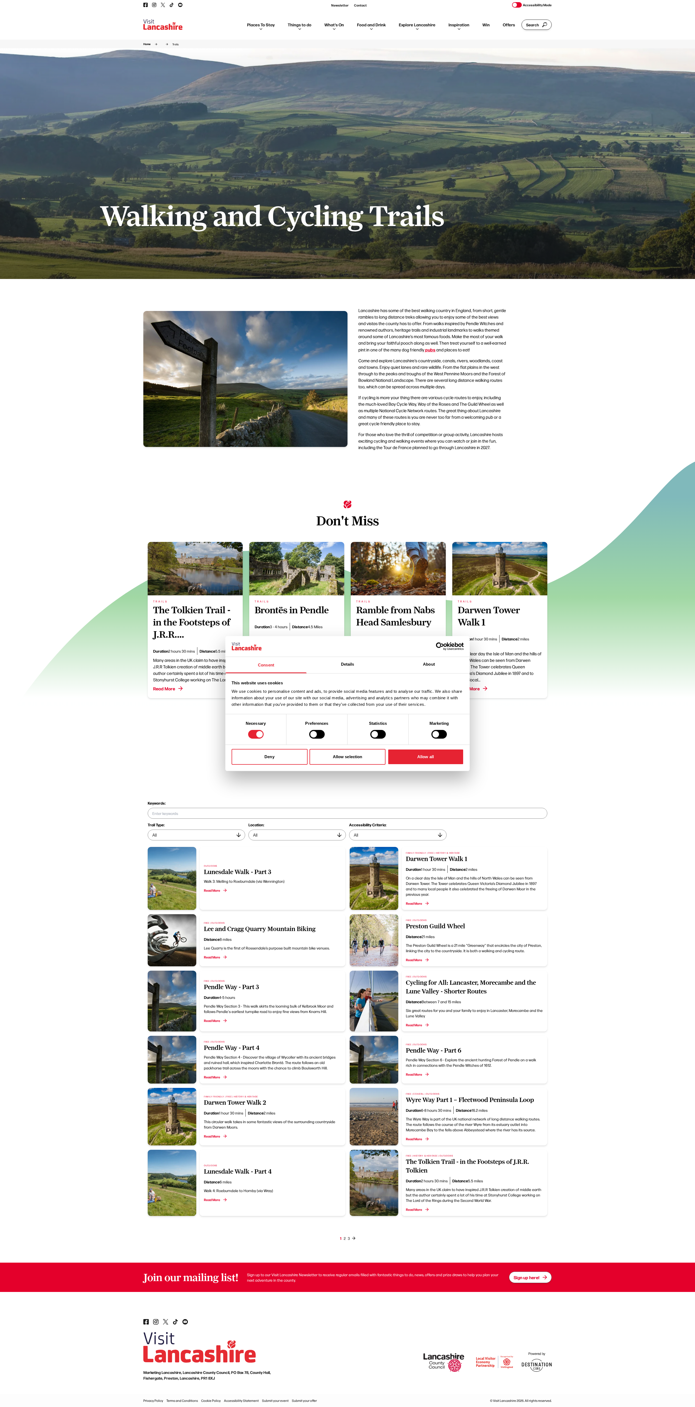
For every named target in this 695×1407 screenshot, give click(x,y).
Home (147, 44)
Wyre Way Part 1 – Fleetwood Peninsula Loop (470, 1099)
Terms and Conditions (182, 1400)
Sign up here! (526, 1277)
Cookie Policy (211, 1400)
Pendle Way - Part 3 (231, 986)
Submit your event (275, 1400)
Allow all (425, 756)
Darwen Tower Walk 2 (235, 1102)
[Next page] (353, 1238)
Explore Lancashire (417, 24)
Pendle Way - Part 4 (232, 1047)
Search (532, 24)
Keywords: (157, 803)
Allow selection (347, 756)
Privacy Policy (153, 1400)
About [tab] (429, 664)
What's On (334, 24)
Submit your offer (304, 1400)
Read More (164, 688)
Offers (509, 24)
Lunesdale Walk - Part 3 (237, 871)
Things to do (299, 24)
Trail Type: (156, 824)
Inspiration (458, 24)
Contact (360, 5)
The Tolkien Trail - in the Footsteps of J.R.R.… (191, 622)
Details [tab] (347, 664)
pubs (429, 349)
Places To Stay (261, 24)
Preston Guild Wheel (435, 926)
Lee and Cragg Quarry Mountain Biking (259, 928)
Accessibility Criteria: (367, 824)
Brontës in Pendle (292, 610)
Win (486, 24)
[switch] (317, 734)
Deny (269, 756)
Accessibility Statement (241, 1400)
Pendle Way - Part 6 (433, 1050)
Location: (256, 824)
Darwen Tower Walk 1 (436, 858)
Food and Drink (371, 24)
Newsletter (340, 5)
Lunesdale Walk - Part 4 (238, 1171)
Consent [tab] (266, 665)
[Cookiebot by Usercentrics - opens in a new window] (440, 646)
